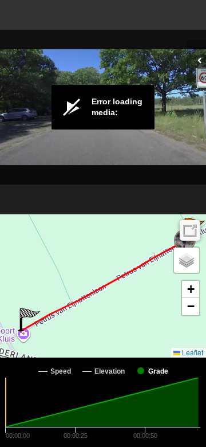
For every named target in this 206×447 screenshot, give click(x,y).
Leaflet (191, 352)
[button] (29, 319)
